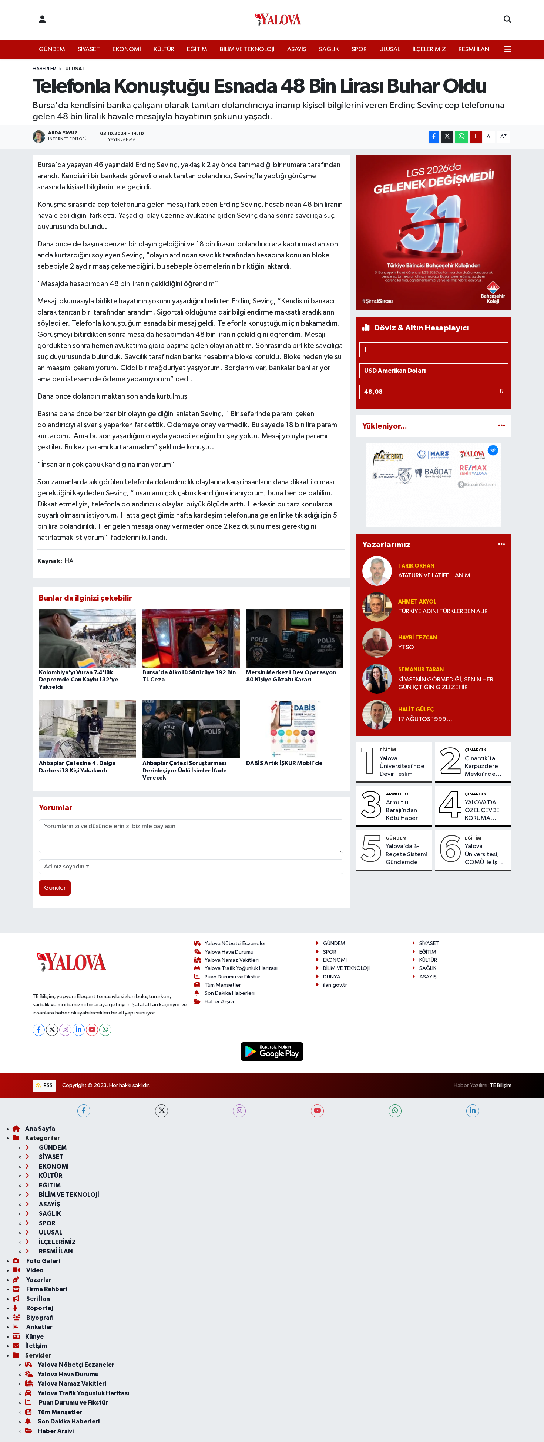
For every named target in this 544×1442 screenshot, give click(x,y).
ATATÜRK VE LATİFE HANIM (434, 575)
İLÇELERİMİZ (429, 49)
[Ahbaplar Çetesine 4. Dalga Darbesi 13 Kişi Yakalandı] (87, 729)
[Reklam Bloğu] (433, 232)
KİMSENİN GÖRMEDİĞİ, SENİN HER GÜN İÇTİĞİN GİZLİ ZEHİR (445, 684)
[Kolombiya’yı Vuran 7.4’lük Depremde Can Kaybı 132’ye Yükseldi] (87, 638)
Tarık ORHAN (416, 566)
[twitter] (161, 1110)
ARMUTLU (397, 794)
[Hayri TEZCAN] (377, 642)
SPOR (359, 49)
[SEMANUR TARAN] (377, 678)
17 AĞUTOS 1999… (425, 719)
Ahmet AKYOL (417, 602)
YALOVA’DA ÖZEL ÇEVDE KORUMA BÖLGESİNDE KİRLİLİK (483, 811)
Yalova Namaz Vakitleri (232, 960)
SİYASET (89, 49)
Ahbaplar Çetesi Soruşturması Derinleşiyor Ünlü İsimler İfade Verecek (184, 770)
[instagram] (239, 1110)
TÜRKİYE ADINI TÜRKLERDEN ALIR (443, 611)
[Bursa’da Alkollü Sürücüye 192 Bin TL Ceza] (191, 638)
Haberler (44, 69)
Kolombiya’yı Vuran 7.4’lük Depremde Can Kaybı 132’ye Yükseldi (78, 680)
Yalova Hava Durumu (229, 952)
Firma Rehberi (46, 1289)
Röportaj (39, 1308)
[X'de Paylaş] (447, 137)
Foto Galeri (42, 1261)
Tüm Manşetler (223, 985)
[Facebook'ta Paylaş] (434, 137)
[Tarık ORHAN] (377, 571)
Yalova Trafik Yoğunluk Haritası (241, 968)
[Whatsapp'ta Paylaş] (461, 137)
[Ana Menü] (507, 49)
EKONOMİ (127, 49)
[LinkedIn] (79, 1030)
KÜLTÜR (164, 49)
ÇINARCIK (475, 750)
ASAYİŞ (296, 49)
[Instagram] (65, 1030)
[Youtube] (92, 1030)
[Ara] (507, 20)
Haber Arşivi (219, 1001)
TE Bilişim (500, 1085)
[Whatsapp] (105, 1030)
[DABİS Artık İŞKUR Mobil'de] (294, 729)
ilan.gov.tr (335, 985)
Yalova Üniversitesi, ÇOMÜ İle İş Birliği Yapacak (485, 854)
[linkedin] (472, 1110)
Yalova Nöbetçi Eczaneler (235, 943)
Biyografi (39, 1318)
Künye (34, 1336)
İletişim (36, 1346)
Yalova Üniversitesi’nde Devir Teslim (402, 766)
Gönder (55, 888)
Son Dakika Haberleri (230, 993)
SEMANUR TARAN (421, 669)
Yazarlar (38, 1280)
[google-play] (272, 1051)
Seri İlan (37, 1299)
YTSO (406, 647)
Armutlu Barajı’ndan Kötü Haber (402, 811)
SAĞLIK (329, 49)
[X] (52, 1030)
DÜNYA (331, 977)
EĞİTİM (197, 49)
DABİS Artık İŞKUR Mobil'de (284, 763)
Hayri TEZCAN (417, 638)
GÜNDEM (52, 49)
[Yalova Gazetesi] (278, 20)
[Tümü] (501, 426)
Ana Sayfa (40, 1129)
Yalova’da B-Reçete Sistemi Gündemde (406, 854)
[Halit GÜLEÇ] (377, 714)
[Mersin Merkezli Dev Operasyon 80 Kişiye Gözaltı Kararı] (294, 638)
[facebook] (83, 1110)
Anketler (39, 1327)
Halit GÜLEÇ (416, 709)
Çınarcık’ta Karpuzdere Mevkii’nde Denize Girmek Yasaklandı (485, 766)
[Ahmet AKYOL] (377, 607)
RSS (48, 1085)
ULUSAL (389, 49)
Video (34, 1270)
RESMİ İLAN (474, 49)
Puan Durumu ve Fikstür (232, 977)
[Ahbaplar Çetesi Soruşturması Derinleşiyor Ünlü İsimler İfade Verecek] (191, 729)
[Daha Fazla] (476, 137)
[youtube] (317, 1110)
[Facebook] (39, 1030)
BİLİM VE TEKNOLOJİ (247, 49)
